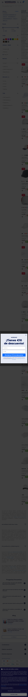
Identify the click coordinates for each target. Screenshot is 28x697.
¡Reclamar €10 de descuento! (14, 355)
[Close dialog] (26, 335)
